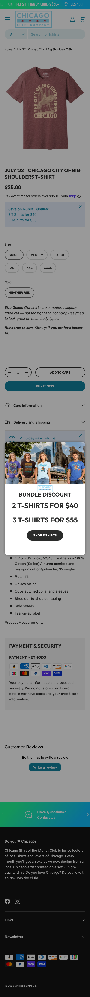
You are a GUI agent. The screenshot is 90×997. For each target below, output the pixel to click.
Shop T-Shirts (45, 535)
